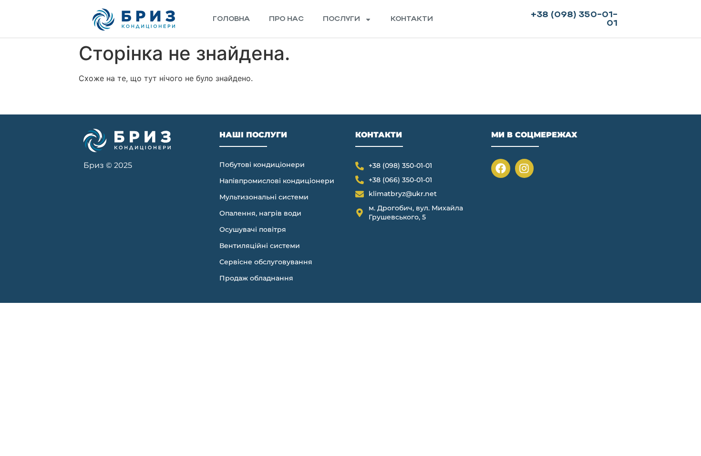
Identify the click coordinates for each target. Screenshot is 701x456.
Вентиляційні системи (259, 245)
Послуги (341, 19)
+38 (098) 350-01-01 (574, 19)
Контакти (412, 19)
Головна (231, 19)
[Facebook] (500, 168)
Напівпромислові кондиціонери (276, 180)
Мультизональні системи (264, 197)
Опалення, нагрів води (260, 213)
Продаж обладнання (256, 278)
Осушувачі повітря (252, 229)
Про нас (286, 19)
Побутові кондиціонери (262, 164)
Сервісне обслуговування (265, 262)
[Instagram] (524, 168)
